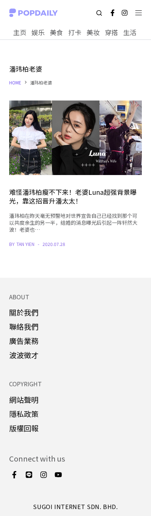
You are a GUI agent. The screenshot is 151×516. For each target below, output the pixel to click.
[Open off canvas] (138, 13)
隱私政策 (23, 414)
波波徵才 (23, 355)
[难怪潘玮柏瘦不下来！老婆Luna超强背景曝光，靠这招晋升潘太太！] (75, 137)
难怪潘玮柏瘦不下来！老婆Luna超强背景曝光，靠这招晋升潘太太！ (73, 196)
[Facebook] (112, 13)
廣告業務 (23, 340)
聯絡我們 (23, 326)
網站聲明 (23, 399)
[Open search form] (99, 13)
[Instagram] (124, 13)
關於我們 (23, 312)
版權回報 (23, 428)
